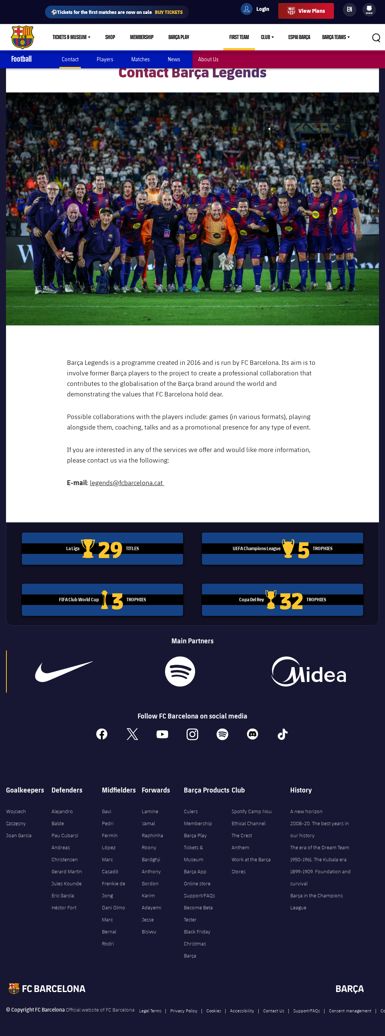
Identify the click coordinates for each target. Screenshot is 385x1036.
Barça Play (178, 37)
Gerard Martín (67, 871)
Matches (140, 59)
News (174, 59)
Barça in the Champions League (316, 901)
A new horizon (306, 811)
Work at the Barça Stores (251, 865)
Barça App (195, 871)
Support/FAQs (199, 895)
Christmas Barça (195, 950)
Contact (70, 59)
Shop (110, 37)
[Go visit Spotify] (180, 671)
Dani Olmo (113, 907)
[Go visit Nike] (64, 671)
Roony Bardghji (151, 853)
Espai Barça (299, 37)
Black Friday (197, 932)
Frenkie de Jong (113, 889)
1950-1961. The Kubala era (318, 859)
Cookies (213, 1010)
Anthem (240, 847)
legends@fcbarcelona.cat (127, 482)
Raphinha (152, 835)
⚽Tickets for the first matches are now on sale (117, 12)
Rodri (108, 944)
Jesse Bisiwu (149, 926)
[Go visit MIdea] (308, 671)
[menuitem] (369, 8)
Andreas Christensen (65, 853)
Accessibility (242, 1010)
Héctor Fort (64, 907)
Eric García (63, 895)
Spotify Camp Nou (252, 811)
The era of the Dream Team (319, 847)
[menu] (369, 10)
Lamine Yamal (150, 817)
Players (105, 59)
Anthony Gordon (151, 877)
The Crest (242, 835)
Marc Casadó (110, 865)
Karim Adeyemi (151, 901)
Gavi (106, 811)
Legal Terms (150, 1010)
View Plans (312, 10)
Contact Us (273, 1010)
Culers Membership (198, 817)
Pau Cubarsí (65, 835)
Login (258, 10)
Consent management (350, 1010)
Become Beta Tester (198, 913)
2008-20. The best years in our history (319, 829)
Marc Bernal (109, 926)
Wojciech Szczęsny (16, 817)
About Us (208, 59)
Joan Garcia (19, 835)
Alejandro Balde (62, 817)
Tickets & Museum (69, 37)
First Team (239, 37)
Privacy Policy (183, 1010)
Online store (197, 883)
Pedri (108, 823)
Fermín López (110, 841)
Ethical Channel (248, 823)
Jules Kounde (67, 883)
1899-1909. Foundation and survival (320, 877)
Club (265, 37)
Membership (141, 37)
